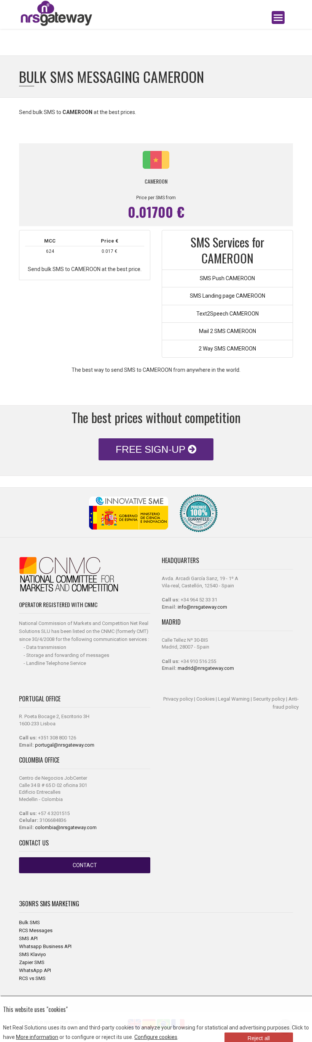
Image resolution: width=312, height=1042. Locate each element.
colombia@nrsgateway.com (66, 827)
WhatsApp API (35, 970)
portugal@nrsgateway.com (64, 745)
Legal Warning (234, 699)
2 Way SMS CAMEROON (227, 349)
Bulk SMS (29, 922)
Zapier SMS (32, 962)
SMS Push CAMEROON (227, 278)
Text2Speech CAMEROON (227, 314)
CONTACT (85, 865)
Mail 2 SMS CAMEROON (227, 331)
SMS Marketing (59, 903)
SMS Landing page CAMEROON (227, 296)
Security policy (269, 699)
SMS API (28, 938)
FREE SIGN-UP (152, 449)
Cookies (205, 699)
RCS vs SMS (32, 978)
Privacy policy (178, 699)
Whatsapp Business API (45, 946)
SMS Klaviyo (32, 954)
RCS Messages (36, 930)
